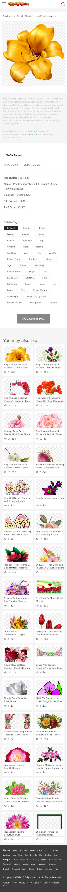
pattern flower (14, 302)
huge (32, 271)
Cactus (40, 850)
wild (26, 253)
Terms (14, 882)
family (36, 860)
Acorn (15, 850)
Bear (20, 855)
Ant (14, 855)
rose (25, 246)
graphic (11, 246)
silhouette (39, 265)
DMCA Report (13, 155)
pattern (53, 302)
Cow (55, 855)
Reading (53, 864)
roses (42, 284)
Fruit (56, 869)
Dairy (24, 869)
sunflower (12, 284)
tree (38, 253)
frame (23, 265)
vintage (49, 259)
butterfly (30, 277)
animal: (7, 855)
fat (54, 284)
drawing (27, 228)
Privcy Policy (25, 882)
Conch (48, 850)
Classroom (42, 864)
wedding (11, 253)
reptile (39, 246)
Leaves (32, 850)
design (10, 234)
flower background (36, 296)
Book (33, 864)
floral (42, 228)
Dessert (32, 869)
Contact (37, 882)
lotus (10, 290)
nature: (7, 850)
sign (9, 265)
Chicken (47, 855)
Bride (29, 860)
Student (17, 864)
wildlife (52, 253)
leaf (45, 271)
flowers (11, 240)
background (36, 302)
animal (25, 234)
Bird (26, 855)
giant (44, 277)
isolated (11, 228)
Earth (55, 850)
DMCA (47, 882)
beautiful (27, 240)
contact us (32, 134)
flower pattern (40, 290)
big (41, 240)
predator (33, 259)
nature (40, 234)
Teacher (25, 864)
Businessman (55, 860)
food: (6, 869)
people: (7, 859)
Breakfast (16, 869)
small (28, 284)
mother (44, 860)
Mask (15, 860)
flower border (14, 271)
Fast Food (48, 869)
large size (12, 277)
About (6, 882)
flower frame (14, 259)
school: (7, 864)
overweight (12, 296)
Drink (39, 869)
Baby (22, 860)
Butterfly (33, 855)
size (23, 290)
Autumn (23, 850)
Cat (40, 855)
